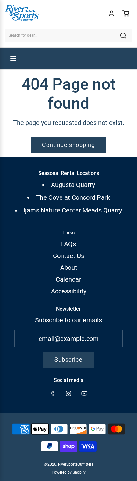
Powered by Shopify (69, 472)
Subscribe (68, 359)
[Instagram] (68, 393)
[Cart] (126, 13)
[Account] (111, 13)
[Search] (123, 36)
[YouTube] (84, 393)
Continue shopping (68, 144)
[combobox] (68, 35)
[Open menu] (13, 58)
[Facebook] (53, 393)
